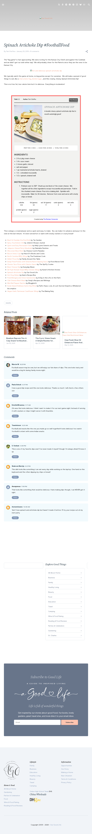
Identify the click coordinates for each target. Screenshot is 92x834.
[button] (86, 51)
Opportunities (66, 766)
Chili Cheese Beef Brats (16, 280)
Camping (51, 611)
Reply (15, 375)
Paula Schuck (16, 385)
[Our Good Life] (46, 18)
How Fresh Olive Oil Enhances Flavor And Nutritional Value (73, 341)
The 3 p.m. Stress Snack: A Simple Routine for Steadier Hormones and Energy (45, 339)
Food (50, 597)
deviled (35, 79)
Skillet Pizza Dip (13, 259)
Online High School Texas (39, 791)
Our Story (65, 769)
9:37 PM (25, 385)
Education (52, 602)
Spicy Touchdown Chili (15, 243)
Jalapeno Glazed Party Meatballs (19, 248)
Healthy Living (53, 587)
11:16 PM (24, 486)
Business (51, 578)
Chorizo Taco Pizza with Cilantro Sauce (22, 264)
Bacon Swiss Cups (14, 254)
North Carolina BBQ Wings (17, 256)
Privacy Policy (66, 782)
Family (50, 582)
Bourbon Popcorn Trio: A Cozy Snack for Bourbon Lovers (16, 339)
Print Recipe (73, 100)
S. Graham (15, 446)
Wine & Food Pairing (55, 616)
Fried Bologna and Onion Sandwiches (21, 278)
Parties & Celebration (56, 626)
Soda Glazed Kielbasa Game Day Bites (21, 286)
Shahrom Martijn (18, 466)
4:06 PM (23, 446)
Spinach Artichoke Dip (15, 272)
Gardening (52, 631)
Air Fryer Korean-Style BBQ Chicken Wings (23, 270)
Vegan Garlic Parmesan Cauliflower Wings (23, 291)
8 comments (34, 51)
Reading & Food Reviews (57, 621)
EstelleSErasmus (18, 405)
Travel (50, 607)
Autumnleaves (17, 507)
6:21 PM (28, 466)
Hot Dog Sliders (13, 275)
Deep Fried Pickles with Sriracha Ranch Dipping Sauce (27, 262)
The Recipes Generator (50, 219)
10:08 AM (26, 507)
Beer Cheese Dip (13, 267)
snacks (8, 303)
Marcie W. (15, 364)
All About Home (54, 573)
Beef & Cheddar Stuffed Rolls (18, 240)
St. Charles (52, 635)
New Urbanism (66, 776)
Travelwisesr (16, 425)
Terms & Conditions (68, 779)
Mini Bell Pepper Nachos (16, 283)
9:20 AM (25, 425)
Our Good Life (55, 825)
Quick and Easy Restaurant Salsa (19, 245)
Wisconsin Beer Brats (15, 251)
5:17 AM (28, 405)
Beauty (51, 592)
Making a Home (67, 772)
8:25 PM (23, 364)
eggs (40, 79)
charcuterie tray (25, 79)
